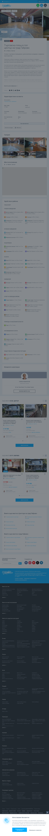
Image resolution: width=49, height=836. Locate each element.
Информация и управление (35, 830)
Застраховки (40, 812)
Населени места (33, 812)
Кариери (23, 810)
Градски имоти (29, 810)
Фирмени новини (12, 810)
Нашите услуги (5, 810)
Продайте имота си (13, 812)
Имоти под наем (5, 812)
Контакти (19, 810)
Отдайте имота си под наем (24, 812)
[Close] (47, 812)
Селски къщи (36, 810)
